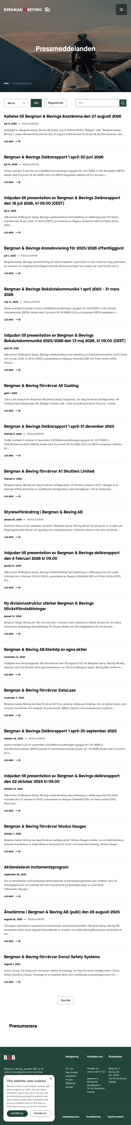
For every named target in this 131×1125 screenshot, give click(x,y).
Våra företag (71, 1072)
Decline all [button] (40, 1114)
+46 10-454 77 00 (96, 1072)
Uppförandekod (115, 1117)
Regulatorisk (55, 103)
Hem (6, 83)
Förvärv (69, 1080)
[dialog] (29, 1098)
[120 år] (48, 9)
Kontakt (69, 1087)
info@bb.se (92, 1069)
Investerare (71, 1076)
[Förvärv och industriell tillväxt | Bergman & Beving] (23, 10)
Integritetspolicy (70, 1117)
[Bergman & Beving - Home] (26, 1057)
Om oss (69, 1069)
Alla (36, 103)
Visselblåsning (93, 1117)
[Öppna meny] (121, 9)
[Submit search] (122, 103)
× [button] (50, 1078)
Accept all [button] (17, 1114)
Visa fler (65, 1000)
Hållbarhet (70, 1083)
